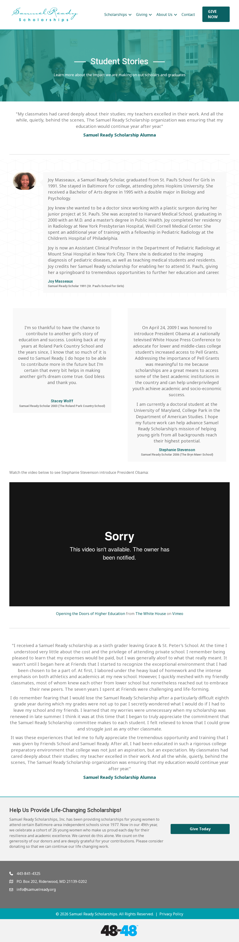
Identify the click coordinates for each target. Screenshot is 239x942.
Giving (141, 14)
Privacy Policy (171, 914)
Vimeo (177, 613)
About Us (164, 14)
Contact (188, 14)
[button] (130, 14)
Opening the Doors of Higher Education (90, 613)
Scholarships (115, 14)
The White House (150, 613)
